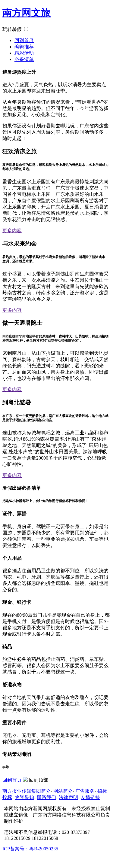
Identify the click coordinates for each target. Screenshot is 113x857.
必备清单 (24, 59)
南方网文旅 (26, 12)
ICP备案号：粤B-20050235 (30, 848)
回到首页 (12, 780)
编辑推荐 (24, 46)
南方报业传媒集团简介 (26, 791)
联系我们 (46, 797)
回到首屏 (24, 40)
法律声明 (68, 797)
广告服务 (85, 791)
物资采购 (24, 797)
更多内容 (12, 230)
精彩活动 (24, 53)
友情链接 (90, 797)
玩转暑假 (12, 29)
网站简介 (63, 791)
